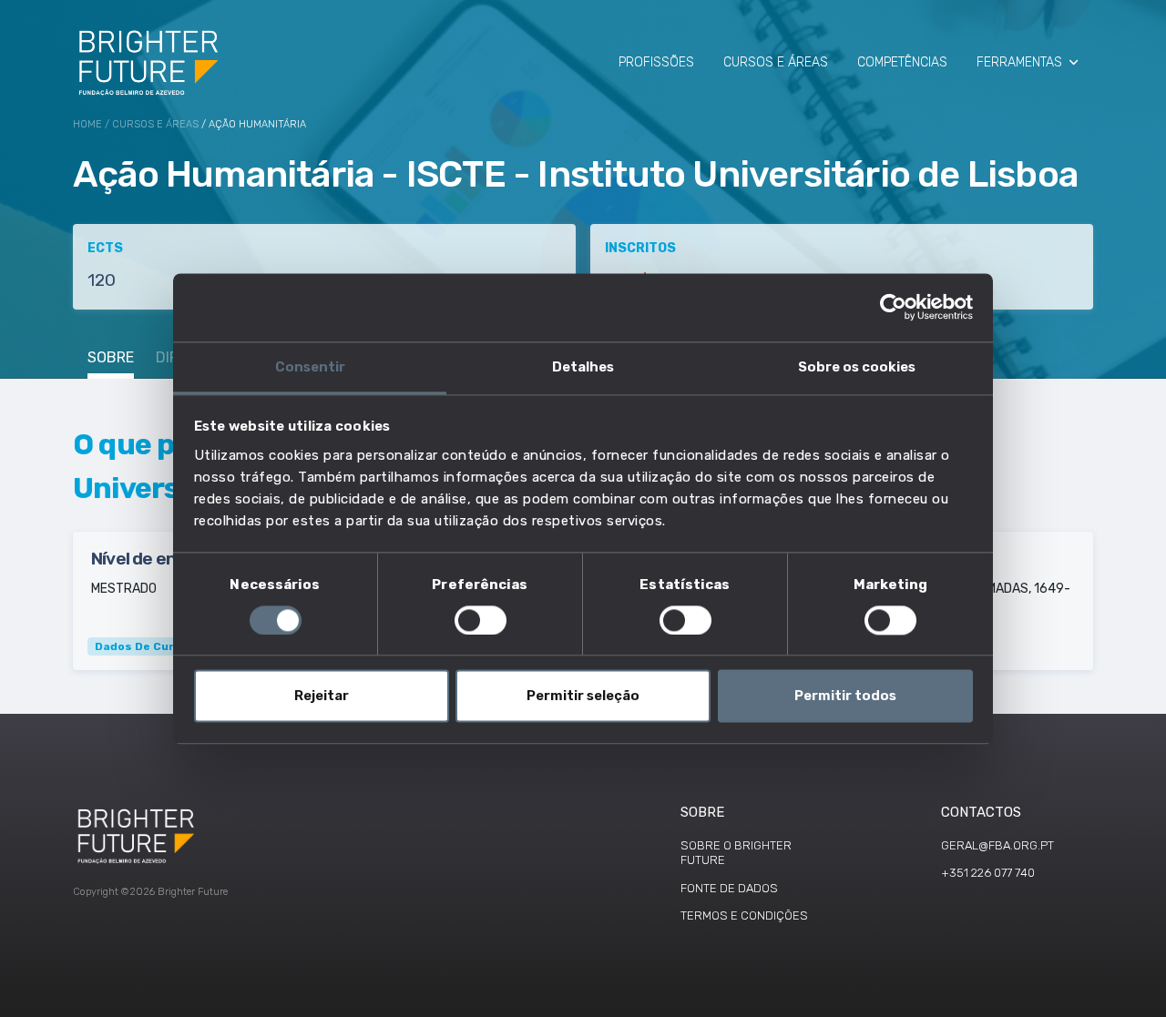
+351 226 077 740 (988, 873)
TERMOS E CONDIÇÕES (744, 915)
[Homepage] (150, 61)
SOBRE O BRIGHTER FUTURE (736, 853)
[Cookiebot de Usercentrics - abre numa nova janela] (893, 306)
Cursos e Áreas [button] (775, 62)
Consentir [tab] (310, 367)
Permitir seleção (583, 696)
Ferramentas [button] (1019, 62)
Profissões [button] (656, 62)
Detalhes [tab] (583, 367)
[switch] (480, 620)
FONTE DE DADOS (729, 888)
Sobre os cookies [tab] (856, 367)
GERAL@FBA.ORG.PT (997, 845)
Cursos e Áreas (155, 124)
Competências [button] (902, 62)
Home (87, 124)
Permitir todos (845, 696)
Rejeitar (321, 696)
